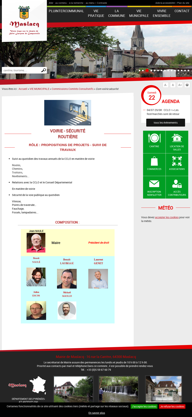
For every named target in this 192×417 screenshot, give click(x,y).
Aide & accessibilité (165, 2)
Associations (177, 168)
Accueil (23, 89)
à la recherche (76, 2)
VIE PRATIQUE (96, 13)
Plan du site (183, 2)
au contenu (61, 2)
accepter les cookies (167, 217)
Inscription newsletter (154, 193)
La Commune (116, 13)
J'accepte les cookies (144, 406)
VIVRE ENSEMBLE (162, 13)
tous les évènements (166, 122)
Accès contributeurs (177, 193)
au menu (90, 2)
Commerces (154, 168)
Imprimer (187, 85)
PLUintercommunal (66, 11)
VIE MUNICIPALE (139, 13)
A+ (180, 85)
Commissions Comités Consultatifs (72, 89)
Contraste (102, 2)
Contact (182, 11)
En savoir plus (96, 413)
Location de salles (177, 148)
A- (165, 85)
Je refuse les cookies (172, 406)
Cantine (154, 146)
